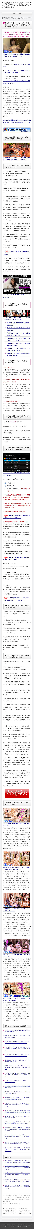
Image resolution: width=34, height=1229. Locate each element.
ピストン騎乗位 (18, 1197)
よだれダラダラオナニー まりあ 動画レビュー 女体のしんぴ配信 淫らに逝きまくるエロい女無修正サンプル (17, 1067)
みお (24, 1197)
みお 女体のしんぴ (15, 1203)
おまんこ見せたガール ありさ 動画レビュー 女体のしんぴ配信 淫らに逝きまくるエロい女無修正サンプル (17, 1049)
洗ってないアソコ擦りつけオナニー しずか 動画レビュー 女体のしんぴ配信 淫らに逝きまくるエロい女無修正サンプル (17, 1149)
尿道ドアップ (15, 1199)
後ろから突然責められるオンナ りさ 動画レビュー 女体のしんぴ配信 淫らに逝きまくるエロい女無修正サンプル (17, 1167)
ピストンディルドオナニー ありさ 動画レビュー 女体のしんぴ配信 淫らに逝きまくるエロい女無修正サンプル (17, 1105)
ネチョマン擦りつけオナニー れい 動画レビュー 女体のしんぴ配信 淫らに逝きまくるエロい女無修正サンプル (17, 1136)
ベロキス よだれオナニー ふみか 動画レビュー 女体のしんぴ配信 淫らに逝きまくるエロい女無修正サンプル (17, 1075)
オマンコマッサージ (17, 1195)
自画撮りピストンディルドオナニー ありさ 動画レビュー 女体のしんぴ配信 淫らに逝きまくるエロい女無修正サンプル (17, 1129)
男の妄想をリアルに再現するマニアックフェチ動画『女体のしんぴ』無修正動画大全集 (17, 5)
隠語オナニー (9, 1201)
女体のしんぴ (8, 1199)
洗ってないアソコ (23, 1199)
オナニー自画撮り (8, 1195)
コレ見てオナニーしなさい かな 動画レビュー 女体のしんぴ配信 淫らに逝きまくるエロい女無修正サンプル (17, 1174)
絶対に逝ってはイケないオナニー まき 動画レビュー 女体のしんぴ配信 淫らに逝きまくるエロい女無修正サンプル (17, 1187)
